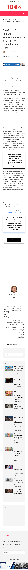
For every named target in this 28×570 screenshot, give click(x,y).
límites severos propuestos (8, 114)
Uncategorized (6, 27)
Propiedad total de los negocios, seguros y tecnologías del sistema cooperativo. (16, 308)
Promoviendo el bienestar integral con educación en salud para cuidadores (18, 370)
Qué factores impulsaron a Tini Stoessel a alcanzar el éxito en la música (18, 383)
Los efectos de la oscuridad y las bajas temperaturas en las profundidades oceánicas (18, 422)
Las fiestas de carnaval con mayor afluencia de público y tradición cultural (18, 469)
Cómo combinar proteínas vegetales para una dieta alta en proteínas (18, 395)
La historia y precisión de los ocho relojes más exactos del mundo (18, 408)
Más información (14, 240)
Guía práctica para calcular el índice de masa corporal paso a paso (18, 493)
